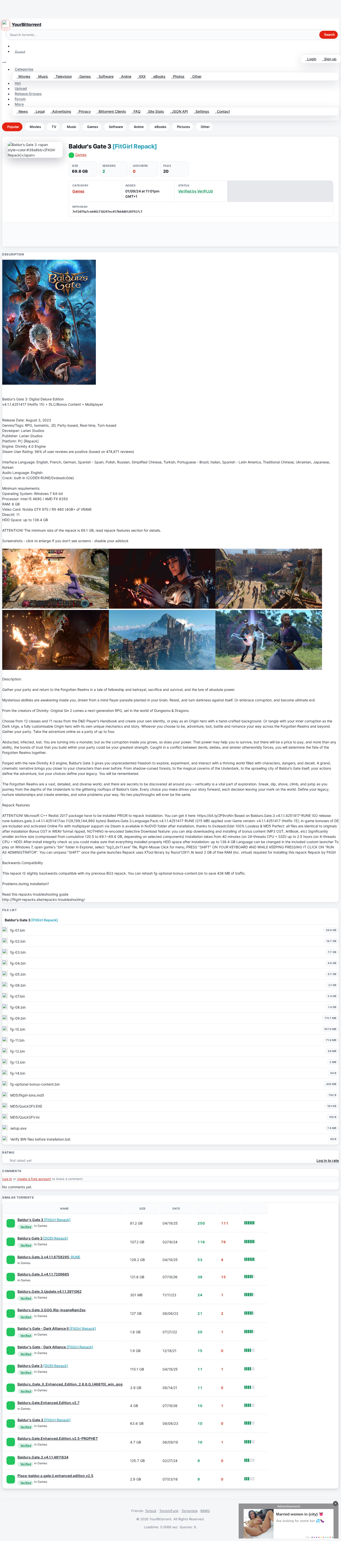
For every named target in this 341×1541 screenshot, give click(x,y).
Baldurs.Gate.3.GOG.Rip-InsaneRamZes (51, 1310)
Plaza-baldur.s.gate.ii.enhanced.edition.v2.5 (55, 1476)
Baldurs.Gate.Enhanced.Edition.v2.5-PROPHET (57, 1438)
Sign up (329, 59)
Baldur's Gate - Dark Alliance (55, 1347)
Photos (177, 76)
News (22, 111)
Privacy (84, 111)
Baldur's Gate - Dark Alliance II (56, 1328)
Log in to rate (328, 1160)
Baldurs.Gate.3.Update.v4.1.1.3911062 (49, 1291)
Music (42, 76)
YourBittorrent (26, 24)
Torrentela (189, 1511)
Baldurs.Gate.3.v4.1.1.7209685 (43, 1274)
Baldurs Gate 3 (42, 1238)
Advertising (60, 111)
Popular (13, 127)
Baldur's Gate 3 (44, 1220)
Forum (20, 99)
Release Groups (28, 94)
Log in (7, 1179)
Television (63, 76)
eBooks (158, 76)
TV (54, 127)
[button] (14, 46)
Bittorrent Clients (111, 111)
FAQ (136, 111)
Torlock (150, 1511)
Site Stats (155, 111)
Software (105, 76)
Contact (222, 111)
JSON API (179, 111)
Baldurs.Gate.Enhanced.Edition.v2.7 (48, 1403)
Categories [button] (24, 69)
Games (84, 76)
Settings (201, 111)
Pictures (183, 127)
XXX (141, 76)
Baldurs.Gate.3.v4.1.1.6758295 (48, 1257)
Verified (25, 1227)
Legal (39, 111)
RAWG (205, 1511)
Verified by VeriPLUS (195, 191)
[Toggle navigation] (4, 62)
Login (310, 59)
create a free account (34, 1179)
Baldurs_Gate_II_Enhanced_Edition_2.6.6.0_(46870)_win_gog (70, 1384)
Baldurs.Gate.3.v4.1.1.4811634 (42, 1457)
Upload (21, 88)
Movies (23, 76)
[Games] (10, 1223)
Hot (18, 83)
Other (195, 76)
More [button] (19, 104)
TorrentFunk (168, 1511)
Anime (125, 76)
